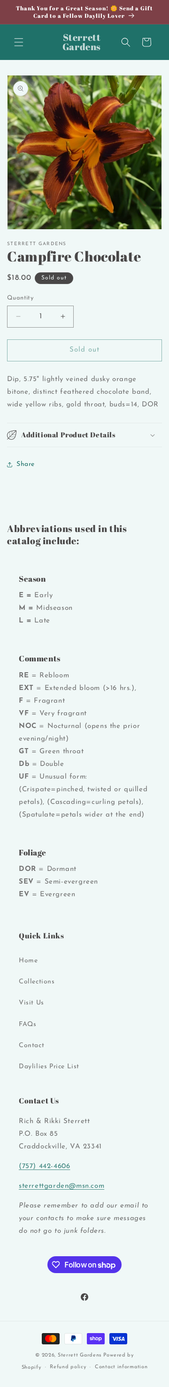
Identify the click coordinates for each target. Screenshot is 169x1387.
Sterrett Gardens (79, 1355)
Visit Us (31, 1002)
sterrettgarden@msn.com (61, 1186)
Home (28, 960)
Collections (37, 981)
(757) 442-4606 (44, 1166)
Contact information (121, 1367)
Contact (31, 1045)
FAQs (27, 1024)
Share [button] (25, 464)
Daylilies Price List (49, 1066)
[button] (18, 42)
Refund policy (68, 1367)
